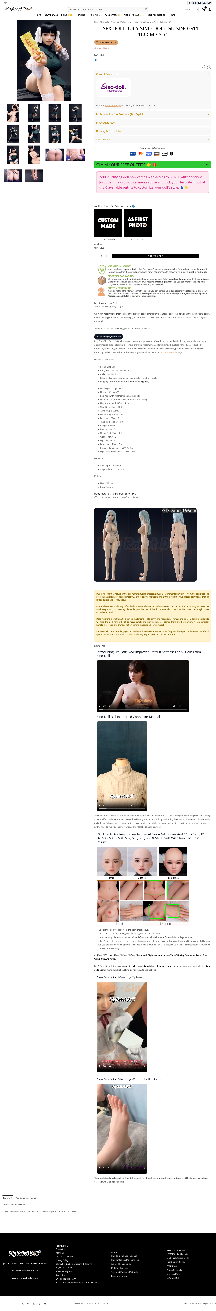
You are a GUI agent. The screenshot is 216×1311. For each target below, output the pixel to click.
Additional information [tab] (26, 1198)
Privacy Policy (62, 1260)
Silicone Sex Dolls (169, 352)
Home (97, 22)
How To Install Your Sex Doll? (124, 1256)
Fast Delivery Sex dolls (177, 1262)
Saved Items (61, 1275)
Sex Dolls (105, 22)
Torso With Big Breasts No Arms (185, 955)
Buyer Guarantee (64, 1267)
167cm (132, 955)
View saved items (101, 48)
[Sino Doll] (113, 87)
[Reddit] (204, 3)
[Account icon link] (209, 9)
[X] (23, 1303)
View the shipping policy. (137, 381)
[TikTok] (209, 3)
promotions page (112, 105)
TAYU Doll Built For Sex (177, 1254)
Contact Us (61, 1249)
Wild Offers (172, 1266)
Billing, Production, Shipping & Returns (74, 1264)
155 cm (107, 955)
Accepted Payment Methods (124, 1272)
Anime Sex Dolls (118, 22)
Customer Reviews (119, 1276)
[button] (73, 15)
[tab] (152, 90)
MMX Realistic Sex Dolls (178, 1258)
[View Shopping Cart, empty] (203, 9)
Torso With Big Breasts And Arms (153, 955)
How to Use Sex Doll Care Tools (125, 1260)
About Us (60, 1252)
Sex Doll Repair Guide (121, 1264)
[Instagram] (34, 1303)
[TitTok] (39, 1303)
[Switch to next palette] (5, 3)
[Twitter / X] (189, 3)
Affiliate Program (64, 1271)
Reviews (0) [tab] (7, 1198)
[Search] (146, 9)
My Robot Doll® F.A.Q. (66, 1278)
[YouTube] (28, 1303)
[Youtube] (194, 3)
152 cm (99, 955)
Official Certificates (64, 1256)
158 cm (115, 955)
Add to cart (155, 256)
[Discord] (199, 3)
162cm (124, 955)
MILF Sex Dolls (173, 1274)
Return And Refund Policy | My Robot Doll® (76, 1282)
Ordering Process (119, 1268)
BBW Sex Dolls (173, 1278)
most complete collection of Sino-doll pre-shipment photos (144, 966)
